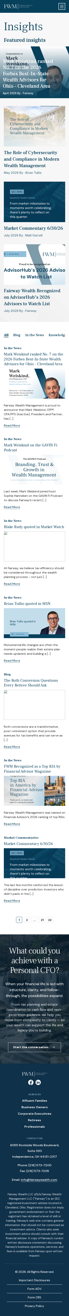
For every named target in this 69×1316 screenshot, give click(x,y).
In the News (34, 335)
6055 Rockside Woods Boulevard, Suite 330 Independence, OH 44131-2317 (34, 1151)
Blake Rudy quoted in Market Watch (34, 526)
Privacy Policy (34, 1306)
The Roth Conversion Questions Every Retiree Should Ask (31, 683)
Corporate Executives (34, 1114)
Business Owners (34, 1107)
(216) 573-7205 (37, 1171)
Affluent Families (34, 1101)
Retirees (34, 1120)
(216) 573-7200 (39, 1165)
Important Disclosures (34, 1280)
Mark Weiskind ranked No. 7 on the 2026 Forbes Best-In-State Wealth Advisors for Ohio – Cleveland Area (33, 359)
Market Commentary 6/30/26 (28, 843)
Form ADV (34, 1289)
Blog (17, 335)
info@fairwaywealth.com (39, 1180)
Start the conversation (30, 1047)
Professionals (34, 1127)
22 (50, 920)
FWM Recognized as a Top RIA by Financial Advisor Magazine (32, 769)
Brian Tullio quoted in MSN (27, 603)
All (6, 335)
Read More (12, 425)
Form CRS (34, 1297)
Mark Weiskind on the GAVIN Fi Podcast (30, 448)
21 (42, 920)
